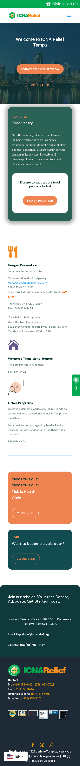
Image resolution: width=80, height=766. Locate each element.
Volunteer (40, 85)
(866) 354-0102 (23, 684)
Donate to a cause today (40, 69)
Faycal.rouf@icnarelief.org (32, 634)
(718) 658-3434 (24, 689)
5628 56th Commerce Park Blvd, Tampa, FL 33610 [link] (37, 326)
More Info (25, 513)
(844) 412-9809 (40, 693)
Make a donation (40, 200)
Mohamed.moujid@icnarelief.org (27, 283)
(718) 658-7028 (44, 684)
